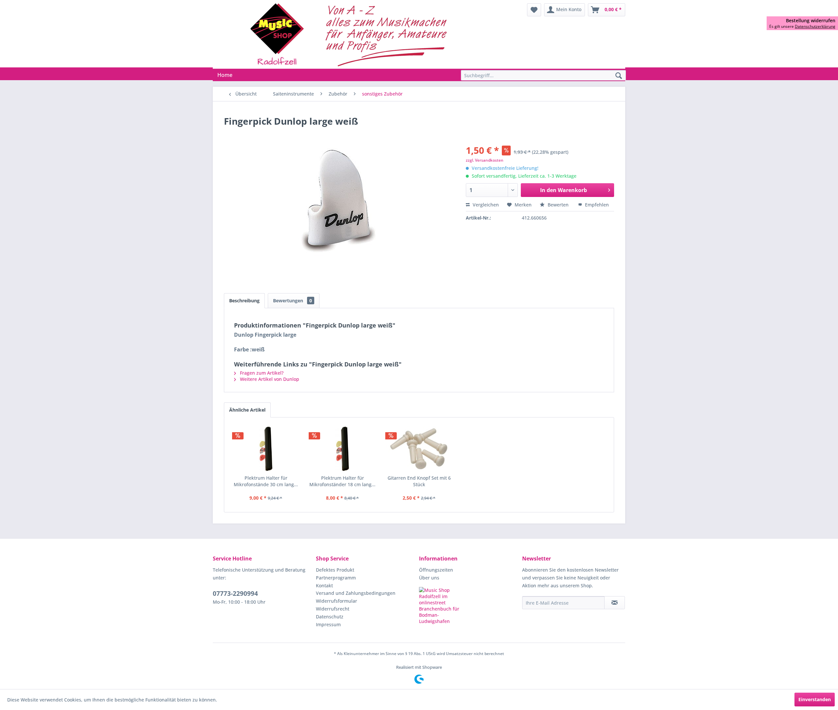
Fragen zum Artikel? (261, 373)
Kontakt (324, 585)
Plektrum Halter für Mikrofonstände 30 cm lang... (266, 481)
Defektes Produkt (335, 570)
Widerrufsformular (336, 601)
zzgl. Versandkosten (484, 160)
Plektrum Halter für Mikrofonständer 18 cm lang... (342, 481)
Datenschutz (329, 616)
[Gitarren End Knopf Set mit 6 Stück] (419, 448)
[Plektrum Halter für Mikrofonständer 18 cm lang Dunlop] (342, 448)
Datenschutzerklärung (815, 26)
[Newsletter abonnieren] (614, 602)
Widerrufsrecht (332, 609)
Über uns (429, 578)
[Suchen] (618, 75)
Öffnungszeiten (436, 570)
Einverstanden (814, 699)
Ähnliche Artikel (247, 410)
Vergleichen (485, 205)
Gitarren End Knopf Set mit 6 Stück (419, 481)
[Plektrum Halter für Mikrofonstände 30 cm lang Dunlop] (265, 448)
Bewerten (558, 205)
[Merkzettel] (534, 9)
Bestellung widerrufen (810, 21)
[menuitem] (534, 9)
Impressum (328, 624)
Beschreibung (244, 300)
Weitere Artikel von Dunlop (269, 379)
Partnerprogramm (336, 578)
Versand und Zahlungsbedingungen (355, 593)
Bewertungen (292, 300)
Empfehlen (596, 205)
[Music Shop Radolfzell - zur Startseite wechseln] (350, 34)
